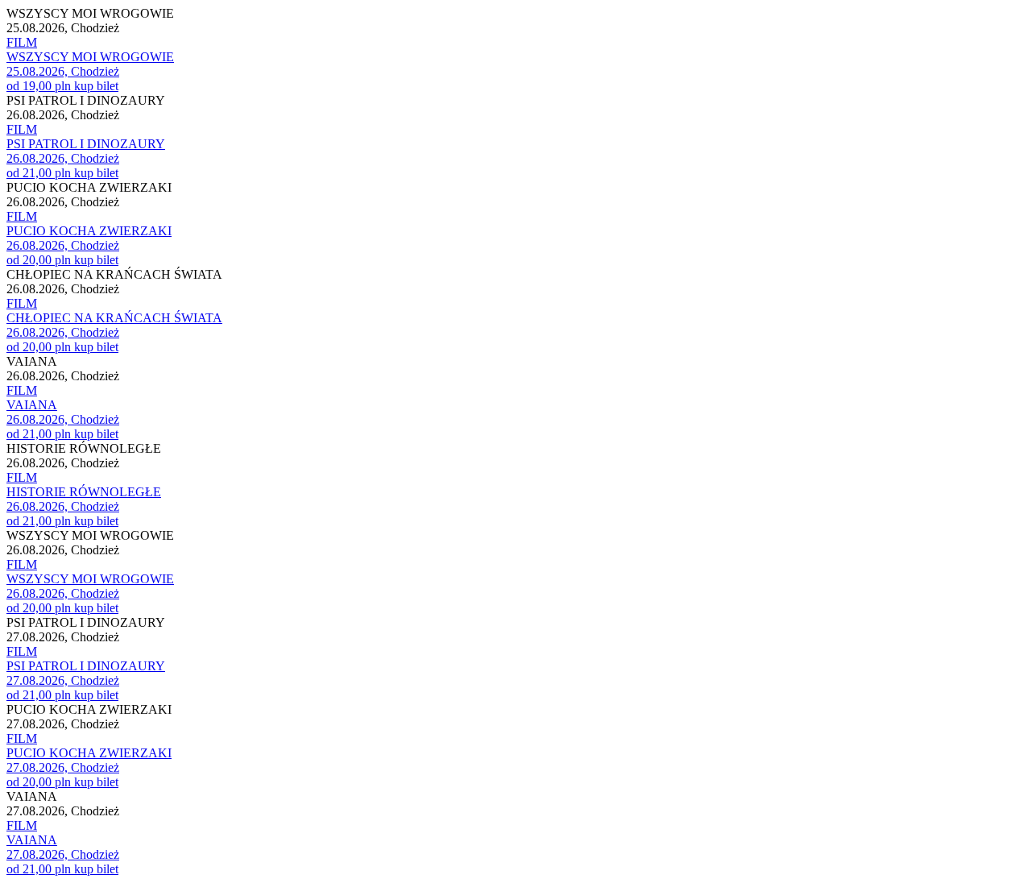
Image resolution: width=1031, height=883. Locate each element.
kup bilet (96, 86)
